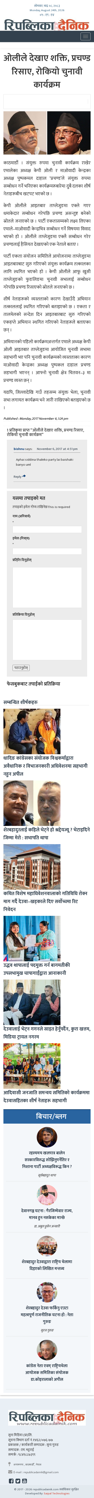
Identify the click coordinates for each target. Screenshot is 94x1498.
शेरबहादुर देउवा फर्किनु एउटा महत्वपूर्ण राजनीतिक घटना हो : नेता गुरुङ (47, 1315)
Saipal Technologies (57, 1493)
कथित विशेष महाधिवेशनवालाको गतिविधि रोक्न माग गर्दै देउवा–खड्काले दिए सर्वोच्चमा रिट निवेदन (45, 902)
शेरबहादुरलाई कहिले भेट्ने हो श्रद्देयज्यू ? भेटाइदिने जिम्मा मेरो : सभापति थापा (46, 834)
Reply (17, 477)
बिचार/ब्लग (51, 1117)
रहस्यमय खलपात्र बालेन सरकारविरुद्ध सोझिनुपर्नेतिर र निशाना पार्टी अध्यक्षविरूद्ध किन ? (47, 1160)
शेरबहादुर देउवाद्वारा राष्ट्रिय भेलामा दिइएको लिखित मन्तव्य (47, 1265)
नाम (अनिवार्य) (22, 516)
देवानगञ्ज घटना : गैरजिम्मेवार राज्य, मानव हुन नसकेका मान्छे (47, 1214)
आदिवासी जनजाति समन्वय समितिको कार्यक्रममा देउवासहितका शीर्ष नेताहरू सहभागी (46, 1097)
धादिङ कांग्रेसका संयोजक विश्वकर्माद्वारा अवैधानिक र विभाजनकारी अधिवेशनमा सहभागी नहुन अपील (45, 766)
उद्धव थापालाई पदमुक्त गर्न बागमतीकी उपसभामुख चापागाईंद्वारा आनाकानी (36, 969)
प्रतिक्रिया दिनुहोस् (24, 614)
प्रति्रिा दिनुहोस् (22, 560)
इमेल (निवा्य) (21, 538)
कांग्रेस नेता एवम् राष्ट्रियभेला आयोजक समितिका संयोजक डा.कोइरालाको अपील (46, 1373)
